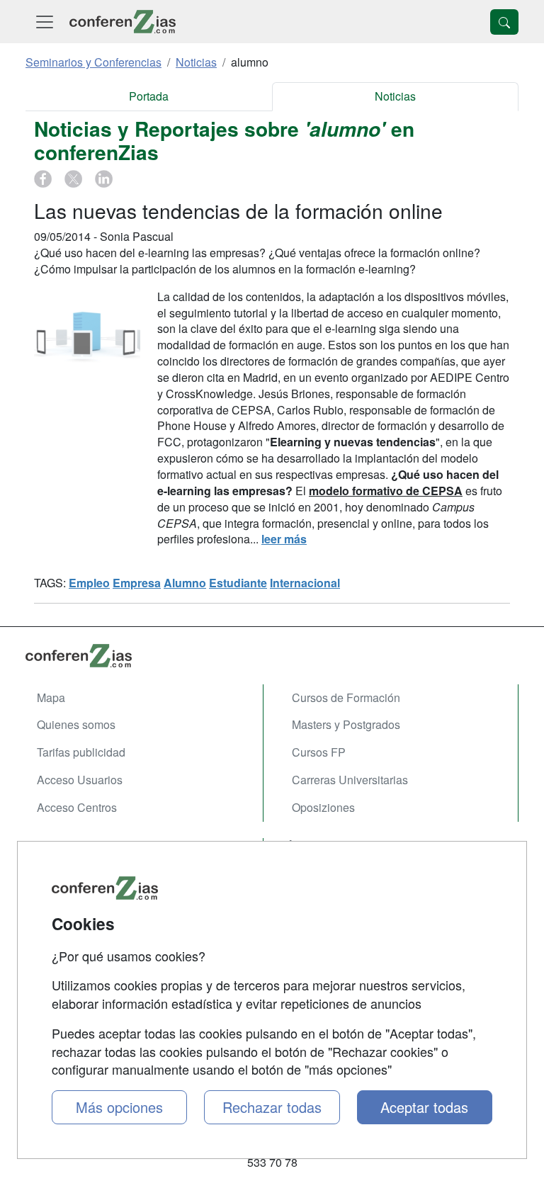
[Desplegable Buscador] (504, 22)
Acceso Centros (77, 807)
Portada (149, 96)
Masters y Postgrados (346, 724)
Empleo (89, 583)
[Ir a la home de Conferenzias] (122, 22)
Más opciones (119, 1107)
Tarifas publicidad (81, 752)
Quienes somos (76, 724)
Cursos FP (319, 752)
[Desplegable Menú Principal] (45, 22)
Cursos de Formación (346, 697)
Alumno (185, 583)
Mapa (51, 697)
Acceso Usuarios (80, 779)
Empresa (137, 583)
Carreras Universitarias (350, 779)
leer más (284, 539)
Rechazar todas (272, 1107)
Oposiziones (323, 807)
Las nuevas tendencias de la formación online (238, 210)
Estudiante (238, 583)
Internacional (305, 583)
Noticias (395, 96)
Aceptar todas (424, 1107)
